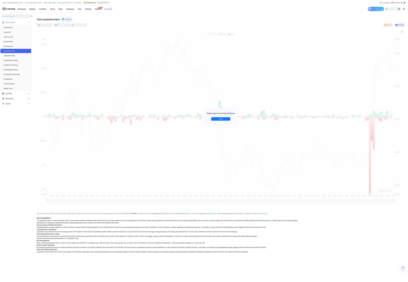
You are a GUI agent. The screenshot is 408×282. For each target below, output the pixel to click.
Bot (381, 3)
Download (397, 3)
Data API (389, 25)
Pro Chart (401, 25)
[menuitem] (15, 27)
